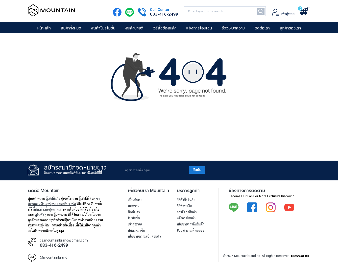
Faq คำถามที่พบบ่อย (190, 230)
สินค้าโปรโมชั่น (103, 28)
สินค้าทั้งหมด (71, 28)
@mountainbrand (53, 257)
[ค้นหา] (261, 11)
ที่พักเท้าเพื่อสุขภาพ (46, 209)
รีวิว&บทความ (233, 28)
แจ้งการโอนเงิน (199, 28)
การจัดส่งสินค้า (187, 212)
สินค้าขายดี (134, 28)
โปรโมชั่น (134, 218)
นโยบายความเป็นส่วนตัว (144, 236)
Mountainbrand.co (247, 256)
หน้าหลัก (44, 28)
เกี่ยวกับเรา (135, 200)
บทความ (134, 206)
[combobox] (225, 11)
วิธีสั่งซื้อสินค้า (164, 28)
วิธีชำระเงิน (184, 206)
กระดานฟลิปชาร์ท (63, 204)
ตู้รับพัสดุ (41, 214)
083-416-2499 (164, 14)
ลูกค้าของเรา (290, 28)
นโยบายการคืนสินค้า (190, 224)
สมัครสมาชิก (136, 230)
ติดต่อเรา (262, 28)
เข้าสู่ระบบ (135, 224)
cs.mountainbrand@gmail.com (64, 240)
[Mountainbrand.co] (51, 14)
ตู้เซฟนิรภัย (53, 198)
